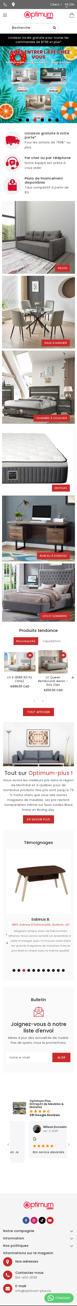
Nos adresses (26, 1261)
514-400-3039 (26, 1277)
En (72, 4)
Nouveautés (26, 641)
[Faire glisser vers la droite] (42, 701)
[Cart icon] (72, 15)
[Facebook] (26, 1220)
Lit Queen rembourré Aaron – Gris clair (53, 681)
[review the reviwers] (19, 1140)
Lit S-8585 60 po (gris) (19, 679)
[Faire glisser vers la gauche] (34, 701)
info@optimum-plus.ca (33, 1291)
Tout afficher (38, 712)
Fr (66, 4)
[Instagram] (34, 1220)
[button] (20, 120)
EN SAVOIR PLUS (38, 819)
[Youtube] (50, 1220)
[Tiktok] (42, 1220)
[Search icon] (54, 27)
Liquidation (52, 641)
